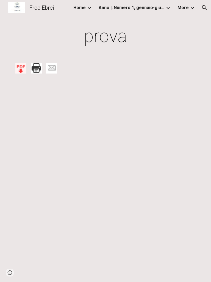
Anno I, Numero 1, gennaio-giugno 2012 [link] (132, 7)
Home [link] (79, 7)
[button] (204, 7)
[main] (105, 36)
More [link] (183, 7)
